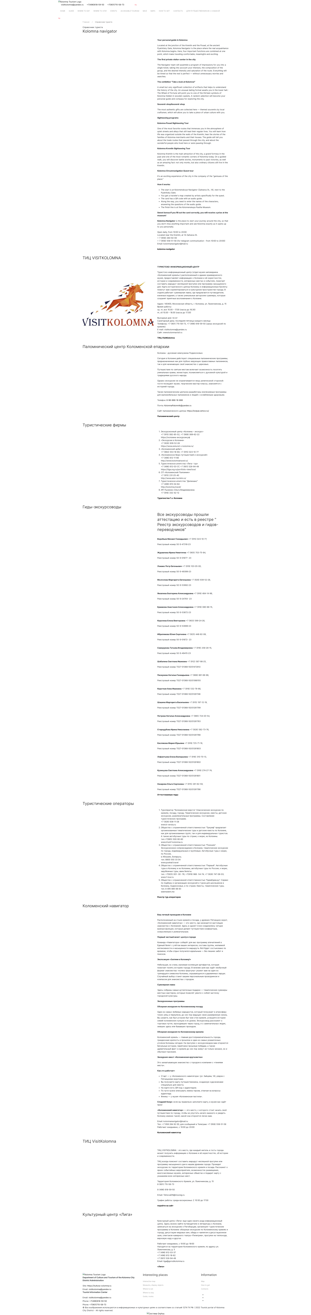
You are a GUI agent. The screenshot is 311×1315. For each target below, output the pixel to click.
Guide (71, 11)
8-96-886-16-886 (174, 400)
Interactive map (149, 1281)
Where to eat (84, 11)
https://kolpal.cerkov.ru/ (198, 411)
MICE (145, 11)
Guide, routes (148, 1296)
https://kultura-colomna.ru (99, 1285)
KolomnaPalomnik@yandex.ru (177, 405)
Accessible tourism (130, 11)
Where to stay (100, 11)
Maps (153, 11)
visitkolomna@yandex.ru (72, 4)
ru (136, 4)
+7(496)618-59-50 (95, 4)
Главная (86, 22)
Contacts (178, 11)
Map (203, 1281)
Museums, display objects (153, 1285)
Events (113, 11)
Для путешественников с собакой (203, 11)
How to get (164, 11)
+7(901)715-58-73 (115, 4)
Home (62, 11)
